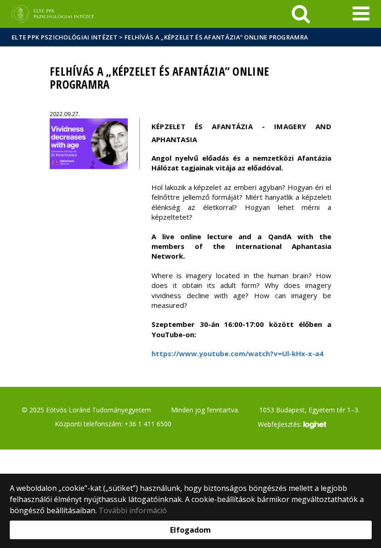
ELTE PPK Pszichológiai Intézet (65, 37)
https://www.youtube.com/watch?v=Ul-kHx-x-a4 (237, 353)
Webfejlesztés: (280, 424)
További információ (133, 510)
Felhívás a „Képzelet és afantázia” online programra (216, 37)
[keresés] (301, 14)
